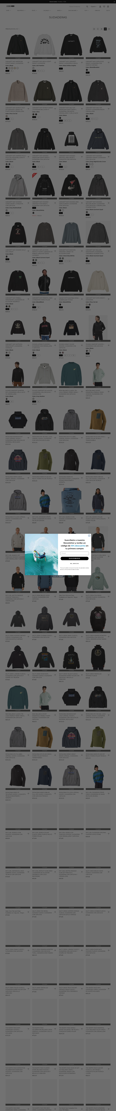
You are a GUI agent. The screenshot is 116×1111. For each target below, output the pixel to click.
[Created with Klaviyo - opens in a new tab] (58, 576)
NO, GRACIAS (74, 563)
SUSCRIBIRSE (74, 558)
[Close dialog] (89, 536)
